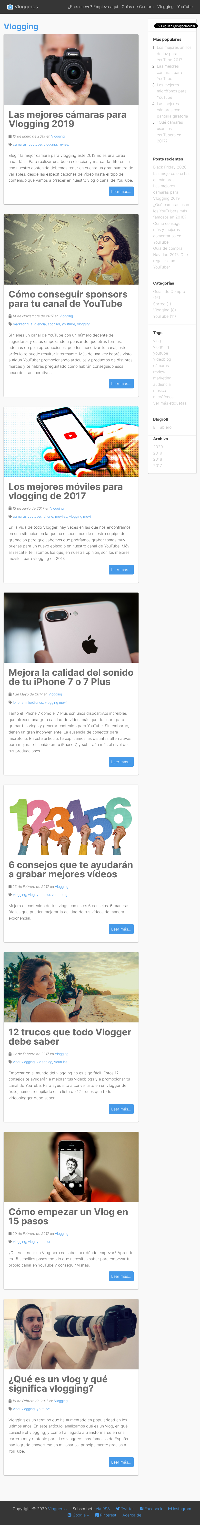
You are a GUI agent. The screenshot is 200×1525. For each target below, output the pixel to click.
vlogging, (51, 144)
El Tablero (162, 427)
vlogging (83, 324)
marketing (162, 378)
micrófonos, (35, 702)
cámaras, (21, 144)
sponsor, (55, 324)
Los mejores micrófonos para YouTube (172, 91)
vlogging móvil (80, 516)
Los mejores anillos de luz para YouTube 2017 (174, 53)
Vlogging (166, 6)
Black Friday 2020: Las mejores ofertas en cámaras (171, 173)
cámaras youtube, (28, 516)
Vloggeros (25, 7)
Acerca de (131, 1515)
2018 (157, 459)
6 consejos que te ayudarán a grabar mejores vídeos (71, 869)
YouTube (185, 6)
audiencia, (39, 324)
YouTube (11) (164, 316)
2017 (157, 465)
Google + (80, 1515)
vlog (157, 340)
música (159, 390)
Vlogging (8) (164, 309)
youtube (60, 1062)
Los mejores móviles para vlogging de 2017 (66, 491)
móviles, (62, 516)
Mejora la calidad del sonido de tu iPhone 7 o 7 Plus (71, 677)
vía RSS (103, 1508)
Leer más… (121, 191)
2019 (157, 453)
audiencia (162, 384)
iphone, (49, 516)
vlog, (32, 894)
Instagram (181, 1508)
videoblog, (45, 1062)
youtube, (36, 144)
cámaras (161, 365)
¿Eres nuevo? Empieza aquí (93, 6)
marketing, (21, 324)
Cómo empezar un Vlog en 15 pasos (68, 1216)
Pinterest (107, 1515)
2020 (158, 446)
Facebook (152, 1508)
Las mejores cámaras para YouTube (169, 72)
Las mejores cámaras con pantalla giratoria (172, 110)
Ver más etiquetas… (171, 403)
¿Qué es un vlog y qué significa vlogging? (58, 1383)
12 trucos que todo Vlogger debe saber (70, 1036)
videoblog (59, 894)
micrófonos (163, 396)
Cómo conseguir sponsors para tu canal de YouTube (68, 298)
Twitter (127, 1508)
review (64, 144)
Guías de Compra (138, 6)
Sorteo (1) (162, 303)
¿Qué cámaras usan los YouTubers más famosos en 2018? (171, 210)
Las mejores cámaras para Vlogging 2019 (68, 119)
